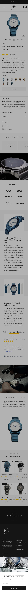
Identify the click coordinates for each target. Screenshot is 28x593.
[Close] (25, 559)
